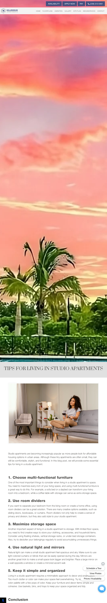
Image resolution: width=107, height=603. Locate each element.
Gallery (68, 11)
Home (38, 11)
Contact (100, 11)
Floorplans (47, 11)
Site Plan (77, 11)
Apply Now (69, 4)
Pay (81, 4)
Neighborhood (89, 11)
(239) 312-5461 (96, 4)
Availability (54, 4)
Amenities (59, 11)
